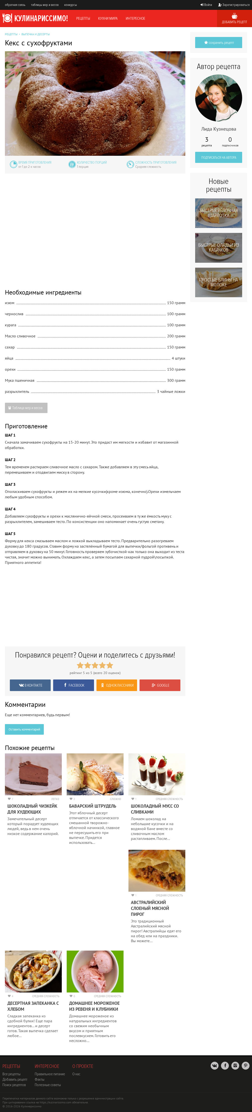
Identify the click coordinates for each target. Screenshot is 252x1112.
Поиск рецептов (14, 1084)
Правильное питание (50, 1074)
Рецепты (83, 18)
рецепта (207, 141)
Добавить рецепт (234, 22)
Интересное (135, 18)
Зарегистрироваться (236, 5)
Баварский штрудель (92, 806)
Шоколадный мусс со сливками (155, 809)
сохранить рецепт (221, 42)
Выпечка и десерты (35, 34)
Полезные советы (48, 1084)
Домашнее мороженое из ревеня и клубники (94, 1006)
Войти (208, 5)
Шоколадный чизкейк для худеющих (32, 809)
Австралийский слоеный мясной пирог (150, 908)
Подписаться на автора (218, 158)
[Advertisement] (95, 228)
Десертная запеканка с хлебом (33, 1006)
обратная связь (15, 5)
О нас (76, 1074)
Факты (39, 1079)
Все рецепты (11, 1074)
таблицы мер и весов (45, 5)
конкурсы (70, 5)
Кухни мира (108, 18)
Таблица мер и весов (27, 407)
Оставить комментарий (24, 729)
